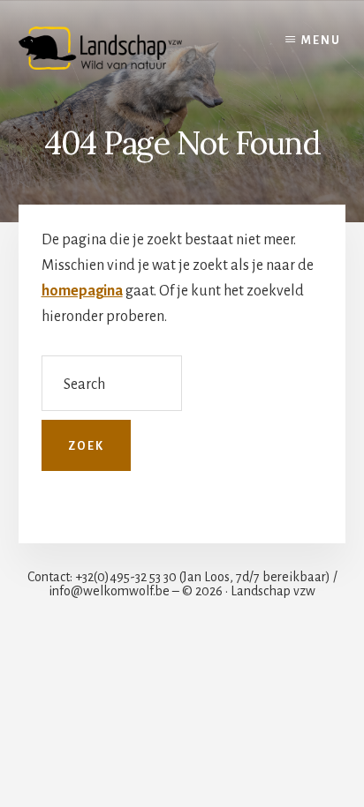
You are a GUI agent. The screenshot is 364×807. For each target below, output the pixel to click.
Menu (321, 40)
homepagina (82, 291)
